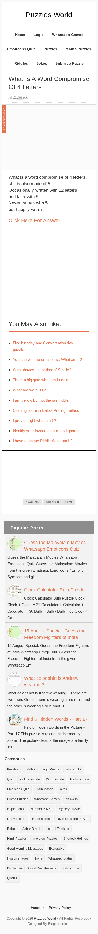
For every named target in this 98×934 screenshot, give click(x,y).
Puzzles (50, 49)
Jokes (41, 63)
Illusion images (17, 858)
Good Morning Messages (25, 848)
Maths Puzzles (78, 49)
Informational (41, 819)
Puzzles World (49, 15)
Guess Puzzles (17, 799)
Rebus (11, 829)
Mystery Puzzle (69, 809)
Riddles (21, 63)
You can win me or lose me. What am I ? (47, 359)
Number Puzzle (42, 809)
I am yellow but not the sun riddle (40, 400)
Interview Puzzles (45, 838)
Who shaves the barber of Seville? (42, 370)
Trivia (38, 858)
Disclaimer (14, 868)
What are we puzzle (30, 390)
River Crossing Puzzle (72, 819)
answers (72, 799)
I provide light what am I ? (34, 420)
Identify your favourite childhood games (46, 430)
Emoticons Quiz (21, 49)
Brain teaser (44, 789)
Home (20, 35)
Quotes (12, 878)
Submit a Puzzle (69, 63)
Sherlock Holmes (76, 838)
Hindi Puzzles (17, 838)
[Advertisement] (48, 139)
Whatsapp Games (67, 35)
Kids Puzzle (70, 868)
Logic (38, 35)
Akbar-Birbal (31, 829)
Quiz (10, 779)
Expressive (57, 848)
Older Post (52, 501)
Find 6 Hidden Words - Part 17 (56, 719)
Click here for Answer (34, 220)
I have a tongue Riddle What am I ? (42, 441)
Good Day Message (42, 868)
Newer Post (32, 501)
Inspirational (16, 809)
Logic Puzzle (50, 769)
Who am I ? (74, 769)
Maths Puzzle (79, 779)
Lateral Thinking (57, 829)
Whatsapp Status (60, 858)
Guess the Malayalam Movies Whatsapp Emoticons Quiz (55, 546)
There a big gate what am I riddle (40, 380)
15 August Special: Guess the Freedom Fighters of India (55, 634)
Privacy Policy (60, 908)
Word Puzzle (55, 779)
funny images (16, 819)
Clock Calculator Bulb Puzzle (54, 590)
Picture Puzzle (30, 779)
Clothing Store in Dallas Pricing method (46, 410)
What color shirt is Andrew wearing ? (51, 681)
